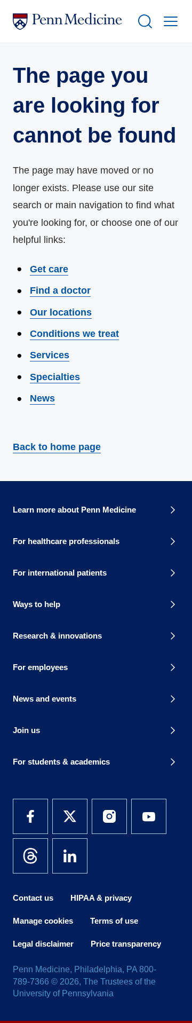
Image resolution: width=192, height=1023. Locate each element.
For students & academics (61, 761)
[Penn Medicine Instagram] (109, 816)
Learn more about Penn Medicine (74, 509)
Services (49, 355)
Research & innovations (57, 635)
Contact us (33, 897)
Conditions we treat (74, 333)
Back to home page (57, 447)
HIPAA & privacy (101, 897)
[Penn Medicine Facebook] (30, 816)
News (42, 398)
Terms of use (114, 920)
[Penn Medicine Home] (70, 21)
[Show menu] (168, 21)
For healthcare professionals (66, 541)
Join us (26, 730)
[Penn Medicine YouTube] (149, 816)
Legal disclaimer (43, 943)
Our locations (61, 312)
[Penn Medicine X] (70, 816)
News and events (44, 698)
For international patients (60, 572)
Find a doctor (60, 290)
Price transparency (126, 943)
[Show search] (143, 21)
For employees (40, 667)
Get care (49, 269)
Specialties (55, 377)
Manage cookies (43, 920)
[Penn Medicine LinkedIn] (70, 856)
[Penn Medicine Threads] (30, 856)
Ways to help (36, 604)
